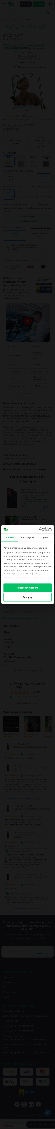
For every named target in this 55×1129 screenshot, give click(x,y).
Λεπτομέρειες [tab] (27, 537)
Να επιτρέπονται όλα (27, 587)
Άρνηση (27, 597)
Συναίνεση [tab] (9, 537)
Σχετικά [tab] (45, 537)
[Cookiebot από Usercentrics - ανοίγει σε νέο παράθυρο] (39, 529)
